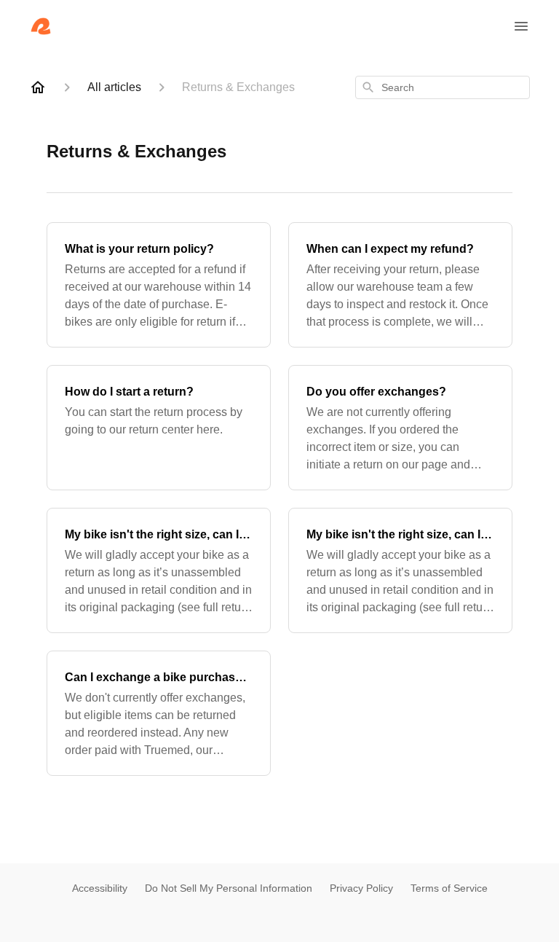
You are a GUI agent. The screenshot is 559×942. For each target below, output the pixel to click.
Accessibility (99, 888)
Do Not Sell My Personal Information (228, 888)
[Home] (38, 87)
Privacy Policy (361, 888)
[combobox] (442, 87)
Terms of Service (449, 888)
